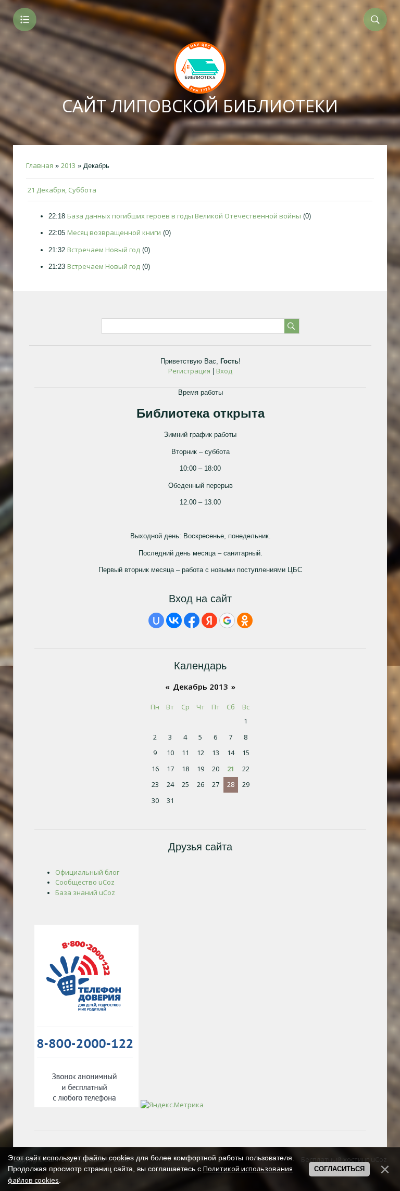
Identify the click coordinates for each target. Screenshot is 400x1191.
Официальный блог (87, 872)
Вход (224, 371)
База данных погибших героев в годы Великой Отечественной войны (184, 216)
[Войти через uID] (156, 620)
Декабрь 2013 (200, 686)
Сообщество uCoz (85, 882)
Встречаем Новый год (103, 249)
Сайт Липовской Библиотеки (200, 106)
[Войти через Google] (227, 620)
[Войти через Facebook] (191, 620)
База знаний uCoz (85, 892)
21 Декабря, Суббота (62, 190)
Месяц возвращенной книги (114, 232)
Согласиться (339, 1169)
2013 (68, 165)
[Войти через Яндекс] (209, 620)
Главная (39, 165)
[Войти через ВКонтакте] (174, 620)
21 (230, 768)
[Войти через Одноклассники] (245, 620)
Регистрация (189, 371)
